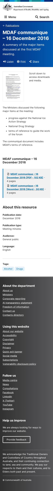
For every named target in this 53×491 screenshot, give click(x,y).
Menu (12, 17)
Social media (10, 355)
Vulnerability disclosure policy (19, 363)
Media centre (10, 380)
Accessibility (10, 335)
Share (36, 61)
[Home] (26, 7)
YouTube (7, 404)
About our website (13, 331)
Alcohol (8, 268)
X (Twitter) (8, 400)
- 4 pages (26, 177)
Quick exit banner (12, 351)
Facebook (8, 392)
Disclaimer (8, 343)
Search (44, 17)
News (6, 384)
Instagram (8, 408)
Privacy (7, 347)
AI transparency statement (17, 302)
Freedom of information (16, 306)
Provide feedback (16, 439)
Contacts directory (13, 314)
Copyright (8, 339)
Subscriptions (10, 359)
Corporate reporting (14, 298)
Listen (10, 61)
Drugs (19, 268)
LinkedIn (7, 396)
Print (23, 61)
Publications (12, 25)
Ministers (8, 294)
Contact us (9, 310)
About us (8, 290)
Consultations (10, 388)
